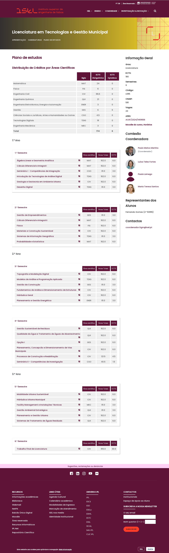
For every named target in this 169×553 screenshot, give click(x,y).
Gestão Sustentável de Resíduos (33, 328)
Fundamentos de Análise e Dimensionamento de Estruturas (46, 290)
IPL (87, 497)
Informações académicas (25, 496)
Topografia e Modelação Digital (33, 274)
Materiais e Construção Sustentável (35, 231)
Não (141, 549)
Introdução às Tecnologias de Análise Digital (39, 176)
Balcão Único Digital (22, 512)
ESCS (88, 501)
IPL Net (15, 528)
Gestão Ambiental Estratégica (32, 410)
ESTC (88, 518)
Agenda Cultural (57, 496)
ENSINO (98, 11)
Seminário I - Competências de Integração (38, 171)
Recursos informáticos (23, 524)
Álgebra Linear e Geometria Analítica (35, 160)
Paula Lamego (145, 174)
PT (117, 3)
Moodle (16, 516)
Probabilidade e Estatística (30, 241)
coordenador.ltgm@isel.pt (139, 227)
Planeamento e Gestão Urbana (32, 415)
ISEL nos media (56, 512)
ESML (88, 514)
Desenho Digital (25, 187)
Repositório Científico (23, 532)
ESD (88, 505)
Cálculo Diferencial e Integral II (32, 220)
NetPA (15, 508)
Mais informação (65, 550)
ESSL (88, 522)
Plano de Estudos (52, 40)
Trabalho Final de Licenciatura (32, 448)
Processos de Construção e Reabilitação (37, 356)
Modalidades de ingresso (62, 504)
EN (119, 3)
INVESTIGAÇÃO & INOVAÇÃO (134, 11)
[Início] (40, 9)
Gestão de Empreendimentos (31, 215)
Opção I (21, 342)
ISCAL (89, 526)
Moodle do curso (134, 124)
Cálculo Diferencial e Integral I (32, 165)
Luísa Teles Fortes (147, 161)
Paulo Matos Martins (148, 148)
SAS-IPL (89, 530)
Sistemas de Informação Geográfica (35, 236)
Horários (148, 124)
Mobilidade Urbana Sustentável (32, 394)
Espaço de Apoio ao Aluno (136, 500)
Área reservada (129, 3)
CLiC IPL (90, 534)
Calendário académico (61, 500)
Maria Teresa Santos (148, 186)
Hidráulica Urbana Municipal (31, 399)
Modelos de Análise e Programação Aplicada (39, 279)
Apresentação (19, 40)
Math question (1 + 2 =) (133, 522)
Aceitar (150, 549)
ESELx (89, 509)
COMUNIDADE (111, 11)
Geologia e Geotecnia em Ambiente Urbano (39, 181)
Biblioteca (17, 500)
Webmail (16, 504)
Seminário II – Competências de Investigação (40, 361)
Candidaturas (35, 40)
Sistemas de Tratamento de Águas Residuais (39, 420)
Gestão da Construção (28, 284)
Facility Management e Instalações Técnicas (39, 404)
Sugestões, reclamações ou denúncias (84, 466)
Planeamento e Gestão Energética (34, 300)
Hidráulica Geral (25, 295)
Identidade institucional (61, 516)
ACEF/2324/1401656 (135, 119)
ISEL (89, 11)
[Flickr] (97, 473)
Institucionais (130, 496)
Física (20, 225)
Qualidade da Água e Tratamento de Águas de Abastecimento (48, 333)
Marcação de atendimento (62, 508)
